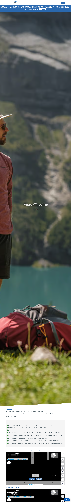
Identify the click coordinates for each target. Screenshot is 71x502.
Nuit (52, 3)
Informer (55, 3)
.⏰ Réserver (42, 9)
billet (64, 3)
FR (59, 3)
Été (33, 3)
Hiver (36, 3)
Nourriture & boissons (44, 3)
